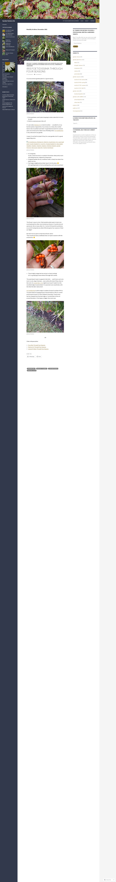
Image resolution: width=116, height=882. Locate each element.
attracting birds (78, 99)
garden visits (76, 91)
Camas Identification (10, 46)
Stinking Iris (37, 125)
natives (76, 71)
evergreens (41, 63)
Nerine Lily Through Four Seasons (37, 347)
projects (75, 105)
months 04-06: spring (79, 82)
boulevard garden (78, 93)
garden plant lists (77, 59)
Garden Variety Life (8, 21)
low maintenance (53, 368)
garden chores (76, 56)
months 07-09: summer (38, 64)
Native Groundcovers (10, 36)
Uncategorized (76, 111)
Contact (92, 20)
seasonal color (32, 370)
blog (82, 20)
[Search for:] (85, 123)
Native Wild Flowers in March (8, 109)
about (86, 20)
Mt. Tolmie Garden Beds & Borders (71, 20)
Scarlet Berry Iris (38, 283)
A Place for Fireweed (10, 49)
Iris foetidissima (59, 130)
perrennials (58, 64)
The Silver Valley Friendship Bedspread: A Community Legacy (8, 96)
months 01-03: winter (50, 63)
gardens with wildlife (78, 96)
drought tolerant (32, 63)
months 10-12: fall (50, 64)
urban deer (30, 65)
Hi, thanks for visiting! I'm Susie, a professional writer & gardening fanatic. (83, 32)
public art (75, 108)
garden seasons (77, 76)
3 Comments (38, 74)
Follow (75, 46)
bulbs (75, 62)
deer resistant (31, 368)
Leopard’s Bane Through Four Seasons (38, 349)
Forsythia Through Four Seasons (36, 345)
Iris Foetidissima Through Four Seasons (45, 70)
